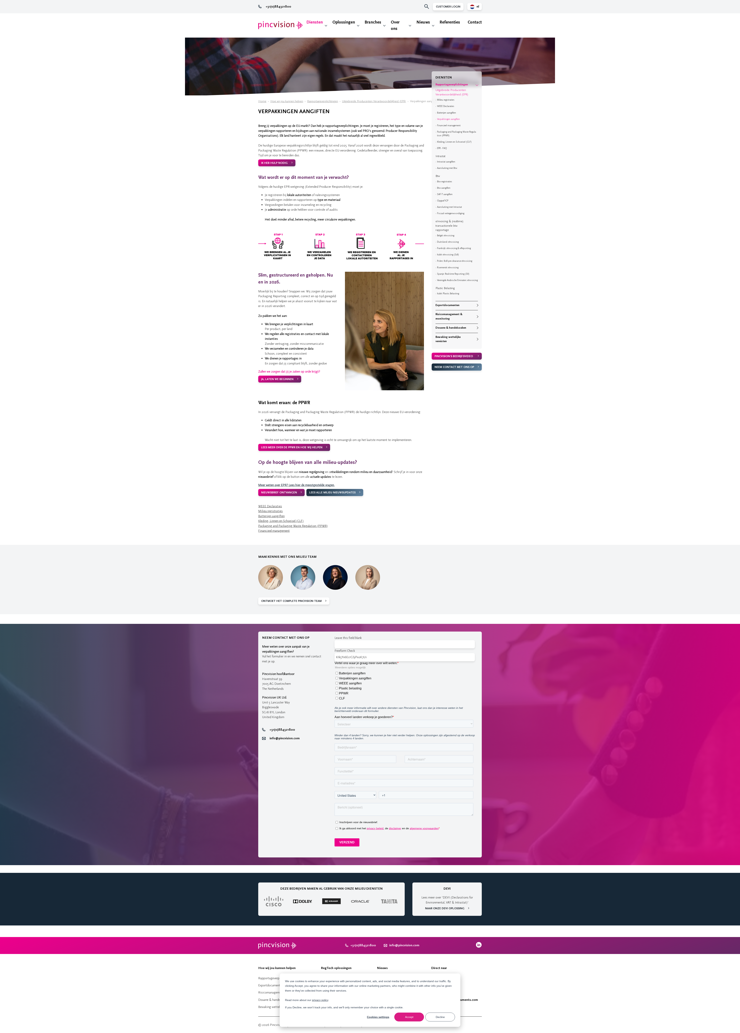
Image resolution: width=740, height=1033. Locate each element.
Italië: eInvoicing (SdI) (448, 254)
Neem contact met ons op (454, 367)
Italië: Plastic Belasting (448, 293)
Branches (373, 22)
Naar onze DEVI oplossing (444, 908)
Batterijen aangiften (271, 516)
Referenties (450, 22)
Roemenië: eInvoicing (447, 267)
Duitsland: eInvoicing (448, 242)
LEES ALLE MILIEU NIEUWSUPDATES (332, 492)
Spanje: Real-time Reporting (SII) (453, 274)
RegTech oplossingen (336, 968)
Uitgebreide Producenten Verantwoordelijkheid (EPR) (374, 101)
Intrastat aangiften (446, 161)
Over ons (395, 25)
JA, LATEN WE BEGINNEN (277, 379)
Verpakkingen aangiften (448, 119)
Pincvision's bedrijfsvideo (454, 356)
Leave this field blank (348, 638)
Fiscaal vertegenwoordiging (450, 213)
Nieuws (423, 22)
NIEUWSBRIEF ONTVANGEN (279, 492)
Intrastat (440, 156)
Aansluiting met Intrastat (449, 207)
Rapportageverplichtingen (322, 101)
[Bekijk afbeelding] (341, 261)
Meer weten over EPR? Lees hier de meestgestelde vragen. (296, 485)
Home (262, 101)
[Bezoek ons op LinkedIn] (479, 947)
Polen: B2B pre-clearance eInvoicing (454, 261)
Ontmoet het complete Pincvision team (291, 601)
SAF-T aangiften (444, 194)
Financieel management (274, 530)
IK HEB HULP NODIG (274, 163)
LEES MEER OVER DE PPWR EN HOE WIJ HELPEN (291, 447)
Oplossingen (343, 22)
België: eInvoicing (445, 235)
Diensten (314, 22)
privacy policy (320, 1000)
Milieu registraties (270, 511)
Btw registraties (444, 181)
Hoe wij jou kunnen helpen (286, 101)
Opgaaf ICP (442, 200)
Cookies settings (378, 1017)
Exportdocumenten (447, 305)
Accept (409, 1017)
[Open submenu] (477, 84)
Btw (438, 176)
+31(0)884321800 (278, 6)
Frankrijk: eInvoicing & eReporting (454, 248)
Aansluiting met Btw (447, 168)
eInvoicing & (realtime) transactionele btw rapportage (449, 226)
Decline (440, 1017)
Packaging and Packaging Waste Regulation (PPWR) (293, 526)
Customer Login (448, 6)
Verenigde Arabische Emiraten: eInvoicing (457, 280)
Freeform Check (345, 651)
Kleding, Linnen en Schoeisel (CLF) (281, 521)
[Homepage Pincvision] (280, 25)
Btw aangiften (443, 188)
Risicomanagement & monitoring (449, 316)
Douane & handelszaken (451, 327)
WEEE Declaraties (270, 506)
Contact (475, 22)
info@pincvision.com (285, 738)
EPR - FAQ (442, 148)
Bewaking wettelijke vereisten (448, 339)
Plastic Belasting (445, 288)
